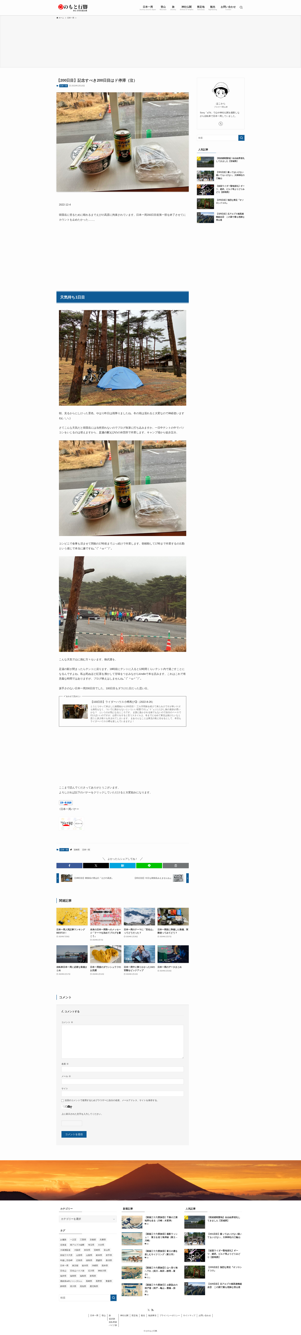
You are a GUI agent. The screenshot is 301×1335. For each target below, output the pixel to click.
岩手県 (109, 1255)
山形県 (79, 1255)
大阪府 (77, 1250)
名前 (65, 1064)
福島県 (83, 1276)
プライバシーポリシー (170, 1315)
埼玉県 (91, 1245)
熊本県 (105, 1265)
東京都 (75, 1265)
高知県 (83, 1286)
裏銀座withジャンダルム (71, 1281)
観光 (143, 1315)
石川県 (91, 1271)
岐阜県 (99, 1255)
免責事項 (152, 1315)
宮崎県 (76, 850)
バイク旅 (113, 1325)
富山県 (107, 1250)
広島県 (79, 1260)
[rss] (152, 1310)
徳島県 (89, 1260)
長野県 (99, 1281)
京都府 (93, 1239)
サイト (64, 1088)
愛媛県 (99, 1260)
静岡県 (63, 1286)
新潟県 (109, 1260)
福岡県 (73, 1276)
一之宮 (73, 1239)
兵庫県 (103, 1239)
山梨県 (89, 1255)
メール (66, 1076)
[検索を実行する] (241, 138)
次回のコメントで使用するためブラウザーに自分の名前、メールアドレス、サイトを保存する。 (112, 1100)
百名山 (63, 1271)
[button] (69, 865)
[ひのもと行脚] (73, 8)
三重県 (83, 1239)
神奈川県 (102, 1271)
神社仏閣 (124, 1315)
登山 (104, 1315)
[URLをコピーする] (176, 865)
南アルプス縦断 (77, 1245)
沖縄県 (95, 1265)
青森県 (109, 1281)
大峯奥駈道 (65, 1250)
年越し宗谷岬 (66, 1260)
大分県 (101, 1245)
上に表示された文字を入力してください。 (82, 1114)
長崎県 (89, 1281)
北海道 (63, 1245)
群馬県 (93, 1276)
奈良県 (87, 1250)
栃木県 (85, 1265)
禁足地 (135, 1315)
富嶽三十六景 (66, 1255)
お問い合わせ (205, 1315)
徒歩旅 (112, 1319)
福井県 (63, 1276)
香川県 (73, 1286)
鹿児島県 (94, 1286)
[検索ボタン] (241, 7)
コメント (67, 1022)
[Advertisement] (150, 43)
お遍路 (63, 1239)
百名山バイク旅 (77, 1271)
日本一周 (63, 86)
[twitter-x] (221, 124)
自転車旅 (113, 1322)
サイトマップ (189, 1315)
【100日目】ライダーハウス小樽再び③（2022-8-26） (122, 701)
